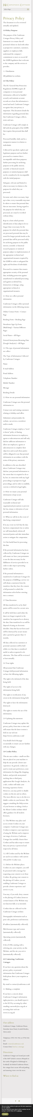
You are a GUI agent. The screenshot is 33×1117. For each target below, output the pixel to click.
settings (19, 1111)
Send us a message (18, 1047)
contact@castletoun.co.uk (16, 1044)
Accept (5, 1114)
